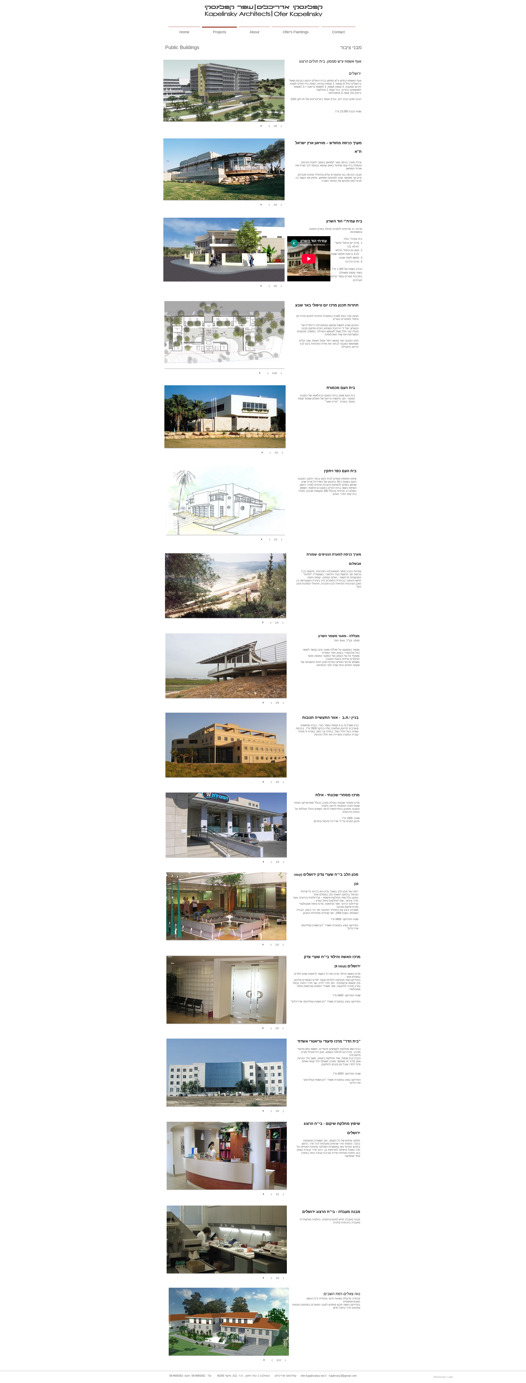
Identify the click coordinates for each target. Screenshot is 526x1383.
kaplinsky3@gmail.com (343, 1375)
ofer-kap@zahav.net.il (313, 1375)
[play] (262, 125)
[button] (224, 98)
